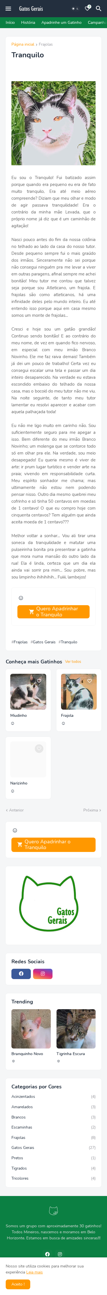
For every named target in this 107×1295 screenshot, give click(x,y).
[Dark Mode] (75, 8)
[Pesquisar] (99, 8)
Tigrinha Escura (70, 1054)
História (28, 22)
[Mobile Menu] (8, 8)
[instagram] (43, 974)
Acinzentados (53, 1096)
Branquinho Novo (27, 1054)
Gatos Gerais (44, 642)
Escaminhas (53, 1127)
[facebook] (21, 974)
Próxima (90, 810)
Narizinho (18, 783)
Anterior (16, 810)
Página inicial (22, 44)
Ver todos (73, 661)
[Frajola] (79, 692)
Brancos (53, 1117)
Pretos (53, 1158)
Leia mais (34, 1272)
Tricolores (53, 1178)
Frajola (67, 715)
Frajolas (46, 44)
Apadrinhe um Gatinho (61, 22)
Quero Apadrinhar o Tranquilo (57, 611)
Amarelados (53, 1107)
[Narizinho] (28, 759)
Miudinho (18, 715)
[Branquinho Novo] (31, 1029)
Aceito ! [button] (18, 1284)
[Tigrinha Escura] (76, 1029)
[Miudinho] (28, 692)
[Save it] (39, 681)
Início (10, 22)
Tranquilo (69, 642)
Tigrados (53, 1168)
